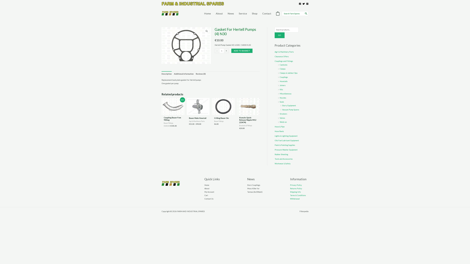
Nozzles (283, 98)
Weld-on (283, 122)
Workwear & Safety (283, 163)
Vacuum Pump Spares (290, 110)
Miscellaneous (285, 94)
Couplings (284, 77)
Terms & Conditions (298, 195)
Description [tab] (167, 74)
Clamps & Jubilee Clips (289, 73)
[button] (207, 31)
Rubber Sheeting (281, 154)
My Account (209, 192)
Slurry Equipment (289, 105)
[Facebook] (300, 4)
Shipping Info (295, 192)
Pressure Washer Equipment (286, 150)
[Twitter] (304, 4)
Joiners (283, 85)
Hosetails (284, 81)
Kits (281, 89)
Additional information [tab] (184, 74)
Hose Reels (279, 131)
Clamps (283, 69)
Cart (206, 195)
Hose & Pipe (280, 127)
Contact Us (208, 199)
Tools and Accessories (284, 159)
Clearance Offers (282, 56)
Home (206, 185)
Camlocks (283, 65)
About (206, 188)
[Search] (306, 13)
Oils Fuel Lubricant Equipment (287, 140)
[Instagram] (307, 4)
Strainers (283, 114)
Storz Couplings (253, 185)
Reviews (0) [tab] (201, 74)
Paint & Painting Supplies (285, 145)
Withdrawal (295, 199)
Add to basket (242, 51)
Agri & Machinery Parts (284, 52)
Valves (282, 118)
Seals (282, 102)
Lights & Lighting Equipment (286, 136)
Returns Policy (296, 188)
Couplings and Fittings (284, 61)
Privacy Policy (296, 185)
